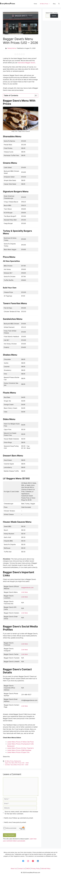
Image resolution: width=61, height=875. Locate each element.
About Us (14, 868)
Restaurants (17, 761)
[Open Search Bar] (59, 3)
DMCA (28, 868)
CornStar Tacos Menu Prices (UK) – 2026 (16, 764)
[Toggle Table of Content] (35, 95)
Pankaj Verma (11, 48)
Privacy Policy (35, 868)
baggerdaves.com (27, 587)
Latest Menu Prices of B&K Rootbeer (19, 750)
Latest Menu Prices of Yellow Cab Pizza (20, 742)
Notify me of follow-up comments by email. (18, 818)
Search (54, 15)
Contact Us (21, 868)
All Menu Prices (44, 3)
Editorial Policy (45, 868)
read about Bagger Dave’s (26, 63)
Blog (54, 3)
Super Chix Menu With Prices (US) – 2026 (17, 763)
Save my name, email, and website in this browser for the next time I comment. (21, 813)
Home (35, 3)
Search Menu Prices (52, 13)
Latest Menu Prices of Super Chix (18, 752)
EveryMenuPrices (7, 4)
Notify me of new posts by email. (15, 822)
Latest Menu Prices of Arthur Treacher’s (20, 748)
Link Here (24, 592)
